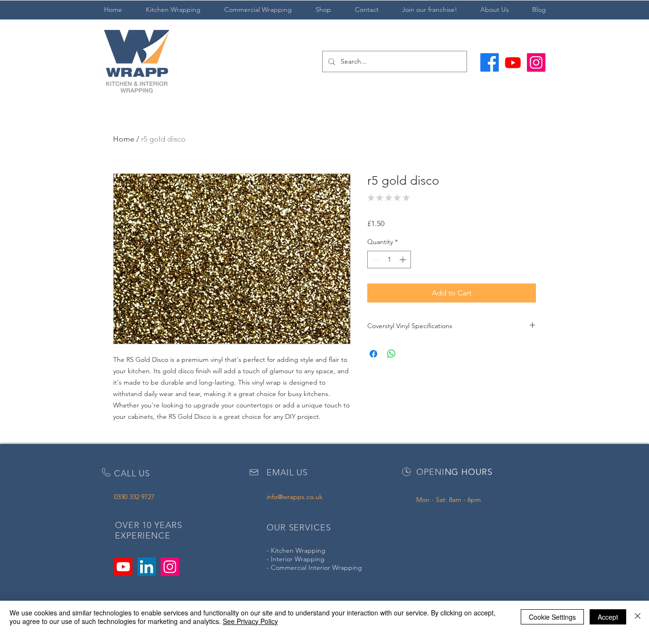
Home (123, 138)
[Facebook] (489, 62)
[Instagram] (536, 62)
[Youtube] (513, 62)
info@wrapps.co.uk (295, 496)
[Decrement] (375, 259)
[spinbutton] (389, 259)
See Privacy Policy (250, 621)
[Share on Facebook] (373, 353)
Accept (608, 617)
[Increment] (404, 259)
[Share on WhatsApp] (391, 353)
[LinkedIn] (146, 566)
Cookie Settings (552, 617)
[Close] (637, 616)
